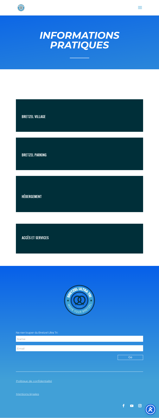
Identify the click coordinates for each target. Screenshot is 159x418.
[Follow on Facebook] (123, 406)
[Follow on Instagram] (140, 406)
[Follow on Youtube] (131, 406)
